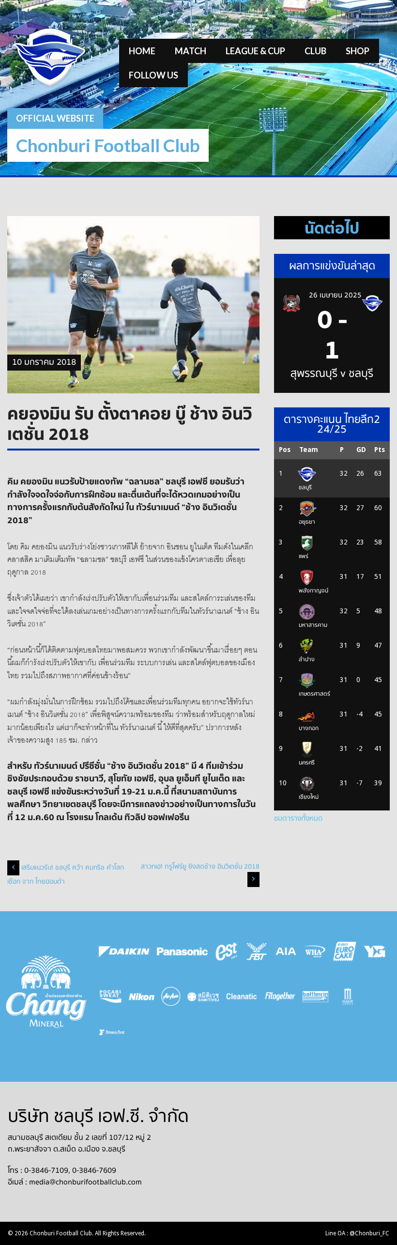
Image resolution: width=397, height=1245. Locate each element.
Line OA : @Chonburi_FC (357, 1233)
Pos (284, 449)
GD (361, 449)
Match (190, 51)
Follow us (153, 75)
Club (315, 51)
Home (142, 51)
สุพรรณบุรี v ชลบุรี (331, 373)
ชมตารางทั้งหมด (298, 818)
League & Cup (255, 51)
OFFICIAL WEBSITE (55, 118)
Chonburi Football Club (108, 145)
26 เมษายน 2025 (335, 295)
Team (308, 449)
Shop (357, 51)
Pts (379, 449)
